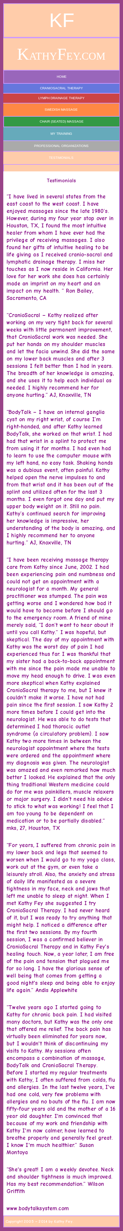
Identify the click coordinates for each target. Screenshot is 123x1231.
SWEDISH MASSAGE (61, 109)
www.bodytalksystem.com (38, 1208)
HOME (62, 76)
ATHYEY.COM (61, 56)
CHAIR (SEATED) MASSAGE (62, 121)
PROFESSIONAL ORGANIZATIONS (61, 146)
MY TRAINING (61, 133)
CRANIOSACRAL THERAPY (61, 88)
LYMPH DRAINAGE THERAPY (61, 98)
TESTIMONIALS (61, 158)
